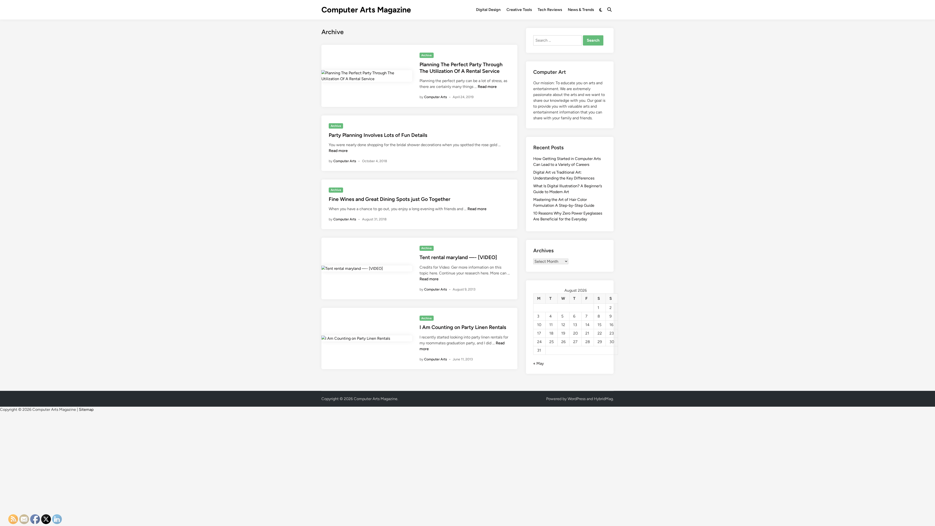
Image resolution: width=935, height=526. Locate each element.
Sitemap (86, 409)
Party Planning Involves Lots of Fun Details (378, 135)
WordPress (577, 398)
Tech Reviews (550, 9)
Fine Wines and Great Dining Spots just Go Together (389, 199)
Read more (487, 86)
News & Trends (581, 9)
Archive (426, 55)
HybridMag (603, 398)
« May (538, 363)
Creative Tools (519, 9)
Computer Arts (435, 97)
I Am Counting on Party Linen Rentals (463, 327)
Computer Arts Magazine (366, 9)
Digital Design (488, 9)
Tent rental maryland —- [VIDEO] (458, 257)
